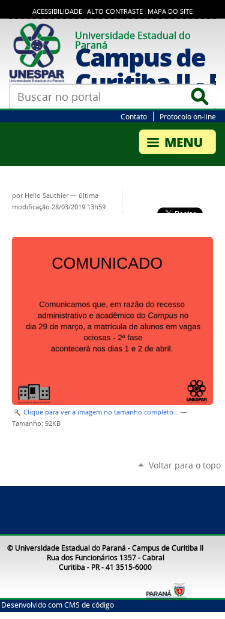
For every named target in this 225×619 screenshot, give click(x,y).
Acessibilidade (57, 11)
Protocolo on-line (188, 116)
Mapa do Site (170, 11)
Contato (134, 116)
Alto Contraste (115, 11)
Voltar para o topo (185, 465)
